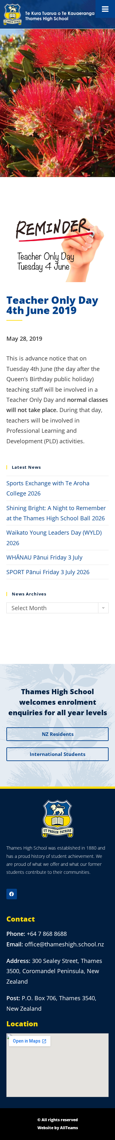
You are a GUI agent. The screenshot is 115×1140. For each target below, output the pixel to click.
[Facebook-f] (11, 894)
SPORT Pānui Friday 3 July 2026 (47, 572)
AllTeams (69, 1127)
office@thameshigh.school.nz (64, 944)
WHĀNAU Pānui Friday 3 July (44, 557)
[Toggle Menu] (105, 9)
